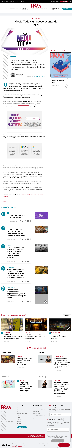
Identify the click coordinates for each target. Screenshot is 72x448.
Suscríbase (64, 1)
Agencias (57, 380)
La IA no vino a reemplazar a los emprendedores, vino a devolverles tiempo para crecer (16, 294)
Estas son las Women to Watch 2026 (18, 216)
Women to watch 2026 (22, 425)
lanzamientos (55, 332)
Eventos (50, 8)
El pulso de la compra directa (58, 81)
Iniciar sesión (55, 1)
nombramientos (58, 356)
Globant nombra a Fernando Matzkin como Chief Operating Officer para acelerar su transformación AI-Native (62, 363)
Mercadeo (12, 8)
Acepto (64, 445)
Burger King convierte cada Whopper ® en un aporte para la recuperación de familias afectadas (26, 387)
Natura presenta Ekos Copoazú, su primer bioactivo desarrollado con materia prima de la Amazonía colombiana (16, 273)
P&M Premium (67, 9)
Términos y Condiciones (39, 415)
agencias (7, 332)
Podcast (41, 8)
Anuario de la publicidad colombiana (39, 410)
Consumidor (18, 8)
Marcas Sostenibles (25, 9)
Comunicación (6, 8)
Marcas (22, 380)
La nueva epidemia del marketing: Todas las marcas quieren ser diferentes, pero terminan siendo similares (15, 252)
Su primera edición (23, 105)
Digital (33, 8)
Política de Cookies (17, 446)
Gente (36, 8)
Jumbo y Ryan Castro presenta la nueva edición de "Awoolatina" (24, 361)
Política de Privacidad (38, 417)
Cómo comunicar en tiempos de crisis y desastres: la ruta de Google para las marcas (16, 232)
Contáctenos (36, 413)
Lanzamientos (21, 356)
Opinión (45, 8)
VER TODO (67, 315)
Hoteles (28, 332)
